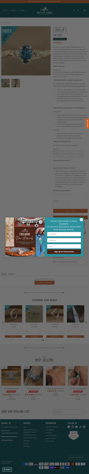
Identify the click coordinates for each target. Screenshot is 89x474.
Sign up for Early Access (64, 252)
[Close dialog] (81, 219)
